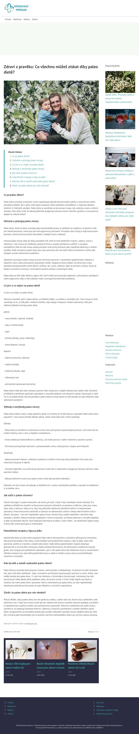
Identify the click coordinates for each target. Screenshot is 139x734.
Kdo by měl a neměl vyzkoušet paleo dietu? (33, 181)
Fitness (8, 19)
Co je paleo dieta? (21, 156)
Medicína (17, 19)
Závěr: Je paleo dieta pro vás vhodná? (30, 185)
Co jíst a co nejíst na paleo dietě (28, 164)
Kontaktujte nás (30, 623)
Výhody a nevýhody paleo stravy (28, 168)
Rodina (27, 19)
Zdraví (35, 19)
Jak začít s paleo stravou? (24, 172)
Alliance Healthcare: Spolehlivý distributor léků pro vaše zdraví (118, 136)
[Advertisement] (69, 39)
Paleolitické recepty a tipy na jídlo (29, 177)
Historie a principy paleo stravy (27, 160)
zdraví (97, 632)
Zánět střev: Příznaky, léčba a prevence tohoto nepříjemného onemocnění (119, 98)
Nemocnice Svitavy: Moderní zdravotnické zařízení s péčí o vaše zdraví (119, 174)
